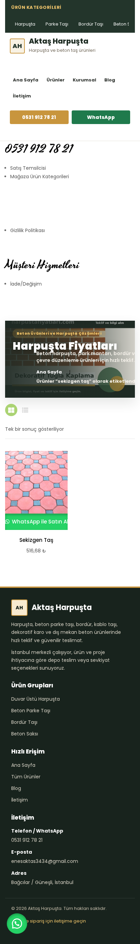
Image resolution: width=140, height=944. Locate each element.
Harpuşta (25, 24)
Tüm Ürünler (25, 776)
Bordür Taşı (90, 24)
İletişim (22, 96)
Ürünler (56, 80)
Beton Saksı (24, 733)
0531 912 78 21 (39, 117)
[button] (17, 923)
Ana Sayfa (25, 80)
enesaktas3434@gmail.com (44, 861)
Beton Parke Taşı (30, 710)
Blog (109, 80)
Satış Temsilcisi (28, 168)
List (25, 410)
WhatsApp (101, 117)
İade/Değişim (26, 283)
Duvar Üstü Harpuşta (35, 699)
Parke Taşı (57, 24)
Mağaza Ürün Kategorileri (39, 176)
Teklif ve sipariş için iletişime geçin (48, 921)
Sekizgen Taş (36, 540)
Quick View (33, 490)
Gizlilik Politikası (27, 230)
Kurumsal (84, 80)
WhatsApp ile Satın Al (39, 521)
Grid (11, 410)
